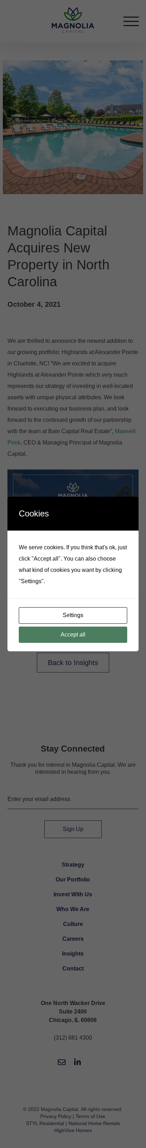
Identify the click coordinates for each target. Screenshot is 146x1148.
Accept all (73, 635)
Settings (73, 615)
